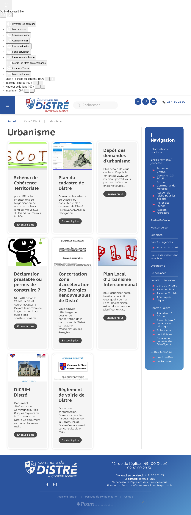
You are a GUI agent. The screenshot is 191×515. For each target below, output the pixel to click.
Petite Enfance (160, 220)
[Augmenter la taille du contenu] (52, 79)
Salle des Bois (166, 289)
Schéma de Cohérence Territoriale (26, 183)
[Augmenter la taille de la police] (40, 83)
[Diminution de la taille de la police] (35, 83)
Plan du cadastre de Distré (71, 183)
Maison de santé (167, 247)
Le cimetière (165, 357)
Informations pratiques (159, 150)
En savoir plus (25, 224)
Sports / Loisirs (160, 308)
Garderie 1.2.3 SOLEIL (165, 177)
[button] (7, 105)
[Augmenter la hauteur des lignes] (42, 87)
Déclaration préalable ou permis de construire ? (28, 282)
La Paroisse (164, 361)
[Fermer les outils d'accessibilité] (10, 15)
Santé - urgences (162, 242)
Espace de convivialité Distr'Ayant (164, 341)
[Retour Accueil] (48, 105)
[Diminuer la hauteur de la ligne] (37, 87)
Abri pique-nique (164, 298)
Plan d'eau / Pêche (164, 315)
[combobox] (95, 105)
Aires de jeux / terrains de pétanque (166, 323)
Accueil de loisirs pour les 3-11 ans (166, 196)
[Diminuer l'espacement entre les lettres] (26, 91)
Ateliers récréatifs (163, 211)
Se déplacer (158, 273)
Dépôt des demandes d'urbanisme (116, 155)
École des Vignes (163, 170)
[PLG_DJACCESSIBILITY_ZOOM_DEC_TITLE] (47, 79)
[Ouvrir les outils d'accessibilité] (6, 5)
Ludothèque (164, 334)
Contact (129, 496)
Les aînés (156, 234)
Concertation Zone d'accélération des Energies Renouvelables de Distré (75, 287)
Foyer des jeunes (163, 204)
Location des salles (163, 280)
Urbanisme (158, 265)
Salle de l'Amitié (167, 293)
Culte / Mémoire (161, 352)
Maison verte (159, 227)
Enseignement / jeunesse (161, 161)
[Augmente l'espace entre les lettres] (32, 91)
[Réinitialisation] (3, 15)
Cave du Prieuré (167, 285)
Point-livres (164, 330)
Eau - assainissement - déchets (164, 256)
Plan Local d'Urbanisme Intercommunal (120, 279)
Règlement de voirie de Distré (71, 395)
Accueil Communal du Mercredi (166, 185)
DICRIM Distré (22, 392)
